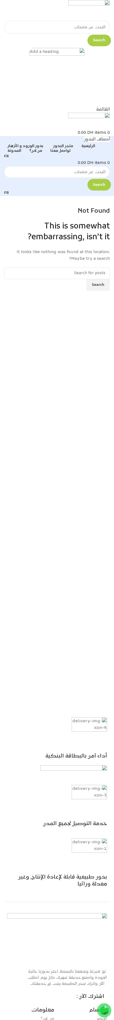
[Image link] (57, 938)
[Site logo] (89, 10)
